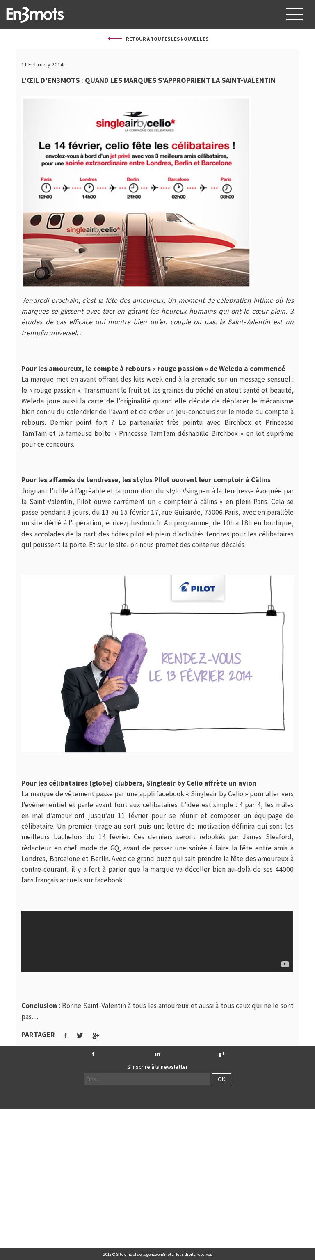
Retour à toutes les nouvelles (166, 39)
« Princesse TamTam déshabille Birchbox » (178, 433)
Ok (221, 1079)
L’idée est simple (207, 804)
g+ (221, 1053)
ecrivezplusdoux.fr (133, 522)
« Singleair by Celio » (217, 793)
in (157, 1053)
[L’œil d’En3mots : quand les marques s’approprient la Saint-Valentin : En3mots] (35, 14)
